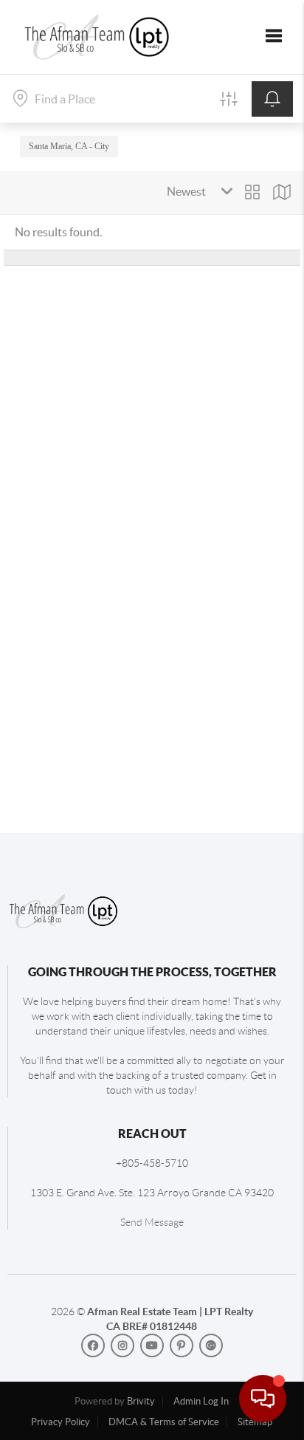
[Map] (282, 192)
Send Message (152, 1222)
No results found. (58, 232)
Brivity (141, 1401)
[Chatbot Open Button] (262, 1398)
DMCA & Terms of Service (163, 1421)
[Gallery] (252, 192)
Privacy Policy (60, 1421)
